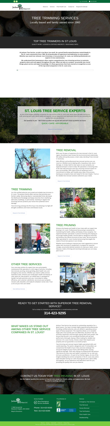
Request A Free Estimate (55, 29)
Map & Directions (16, 411)
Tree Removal (83, 405)
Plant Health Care (84, 414)
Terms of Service (68, 424)
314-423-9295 (84, 1)
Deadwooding (83, 417)
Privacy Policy (60, 424)
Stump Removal (84, 408)
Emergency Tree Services (87, 402)
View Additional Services (19, 289)
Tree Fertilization (84, 411)
